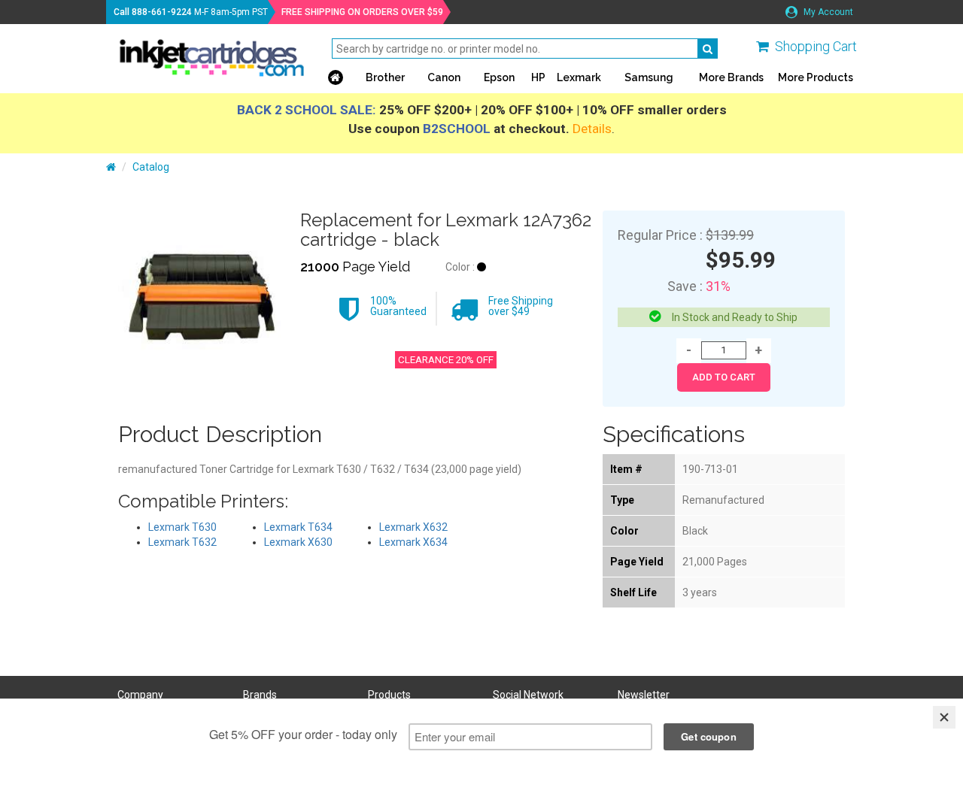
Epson (499, 77)
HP (538, 77)
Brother (385, 77)
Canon (443, 77)
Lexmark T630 (182, 527)
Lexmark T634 (298, 527)
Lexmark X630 (298, 542)
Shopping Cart (816, 46)
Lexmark (579, 77)
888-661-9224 (162, 12)
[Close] (944, 717)
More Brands (731, 77)
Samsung (648, 77)
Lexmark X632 (413, 527)
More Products (815, 77)
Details (592, 128)
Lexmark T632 (182, 542)
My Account (827, 12)
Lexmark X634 (413, 542)
